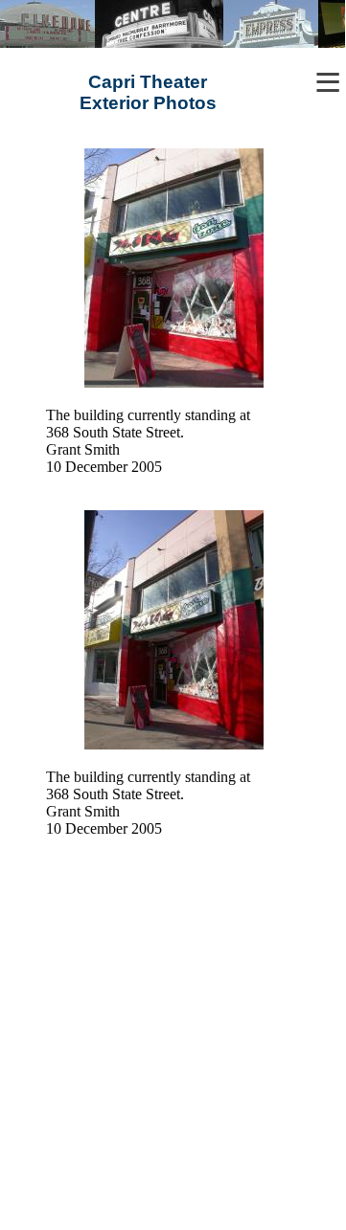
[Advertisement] (172, 1050)
